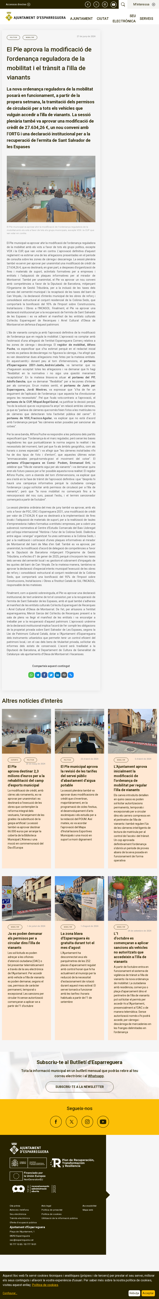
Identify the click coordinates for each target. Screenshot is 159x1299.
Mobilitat (30, 37)
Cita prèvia (15, 1206)
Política (13, 37)
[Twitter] (96, 4)
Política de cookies (51, 1214)
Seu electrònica (18, 1214)
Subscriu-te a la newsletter (79, 1087)
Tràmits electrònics (20, 1218)
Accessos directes (16, 4)
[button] (31, 675)
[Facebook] (88, 4)
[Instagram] (105, 4)
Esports (14, 760)
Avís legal (46, 1206)
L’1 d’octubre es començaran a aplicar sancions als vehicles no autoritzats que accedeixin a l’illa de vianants (131, 948)
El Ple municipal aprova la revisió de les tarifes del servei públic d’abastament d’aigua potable (79, 775)
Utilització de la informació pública (59, 1218)
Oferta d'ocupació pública (23, 1222)
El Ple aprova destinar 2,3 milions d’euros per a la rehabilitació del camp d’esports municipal (26, 775)
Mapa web (88, 1210)
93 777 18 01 (30, 1244)
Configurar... (10, 1293)
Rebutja (134, 1293)
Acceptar (148, 1293)
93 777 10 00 (16, 1244)
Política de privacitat (51, 1210)
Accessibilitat (89, 1206)
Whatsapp (96, 1076)
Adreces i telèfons (19, 1210)
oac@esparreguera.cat (21, 1240)
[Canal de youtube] (114, 4)
